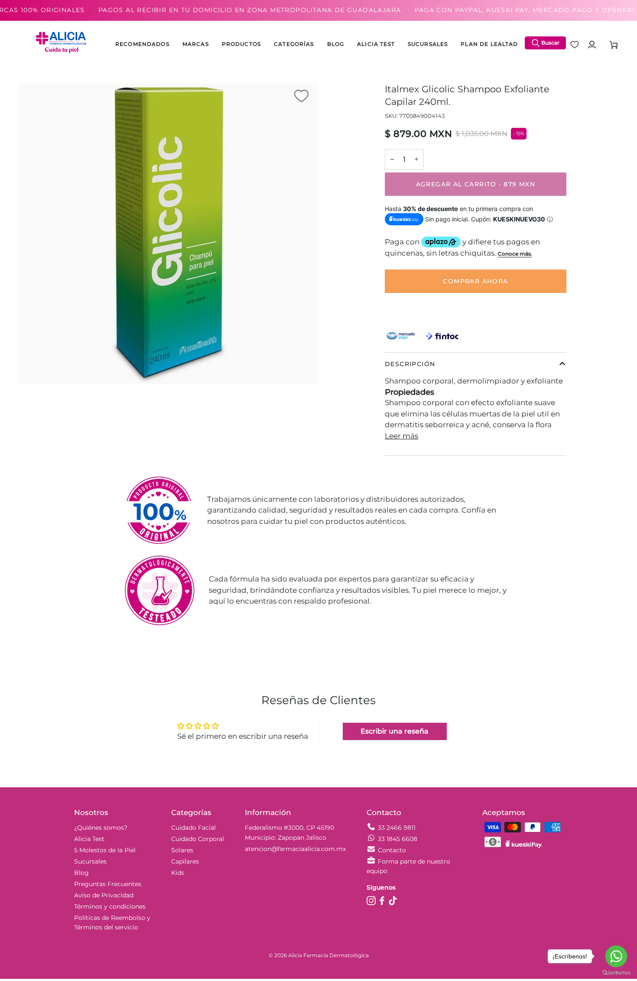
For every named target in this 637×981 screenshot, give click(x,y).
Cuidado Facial (193, 828)
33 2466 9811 (397, 828)
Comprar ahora (475, 281)
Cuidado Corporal (197, 839)
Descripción (410, 364)
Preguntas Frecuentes (107, 884)
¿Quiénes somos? (100, 828)
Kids (177, 873)
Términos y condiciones (110, 906)
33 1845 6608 (397, 839)
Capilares (185, 861)
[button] (241, 44)
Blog (81, 873)
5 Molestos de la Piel (105, 850)
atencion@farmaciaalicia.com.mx (295, 849)
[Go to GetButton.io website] (616, 972)
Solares (182, 850)
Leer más (401, 436)
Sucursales (90, 861)
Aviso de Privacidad (103, 895)
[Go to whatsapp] (616, 956)
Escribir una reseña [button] (395, 731)
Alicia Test (89, 839)
